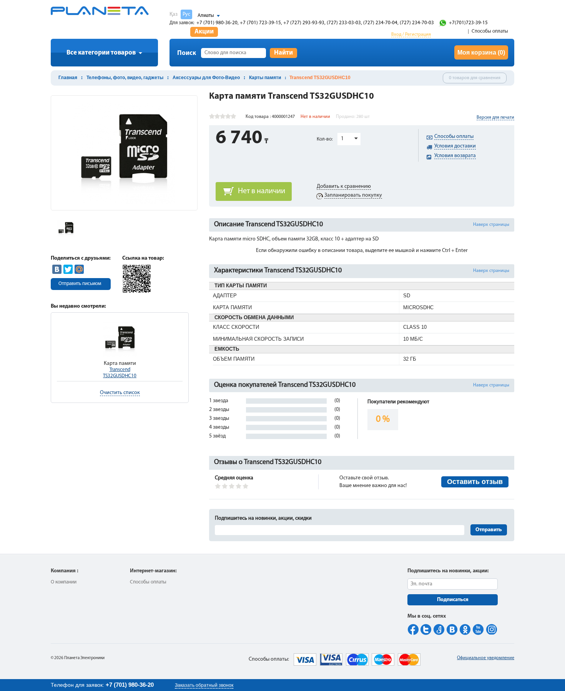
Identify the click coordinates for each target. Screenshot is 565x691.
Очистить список (120, 393)
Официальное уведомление (485, 658)
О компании (63, 582)
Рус (186, 14)
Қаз (174, 14)
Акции (204, 31)
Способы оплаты (490, 31)
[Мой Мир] (79, 269)
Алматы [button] (206, 15)
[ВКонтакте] (56, 269)
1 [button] (342, 139)
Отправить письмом (79, 283)
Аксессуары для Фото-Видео (206, 77)
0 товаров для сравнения (474, 78)
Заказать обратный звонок (204, 685)
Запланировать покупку (353, 195)
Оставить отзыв (475, 482)
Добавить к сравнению (344, 186)
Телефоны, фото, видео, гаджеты (124, 77)
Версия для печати (495, 117)
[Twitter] (68, 269)
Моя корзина (481, 52)
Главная (67, 77)
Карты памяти (265, 77)
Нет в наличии (261, 191)
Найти (283, 53)
